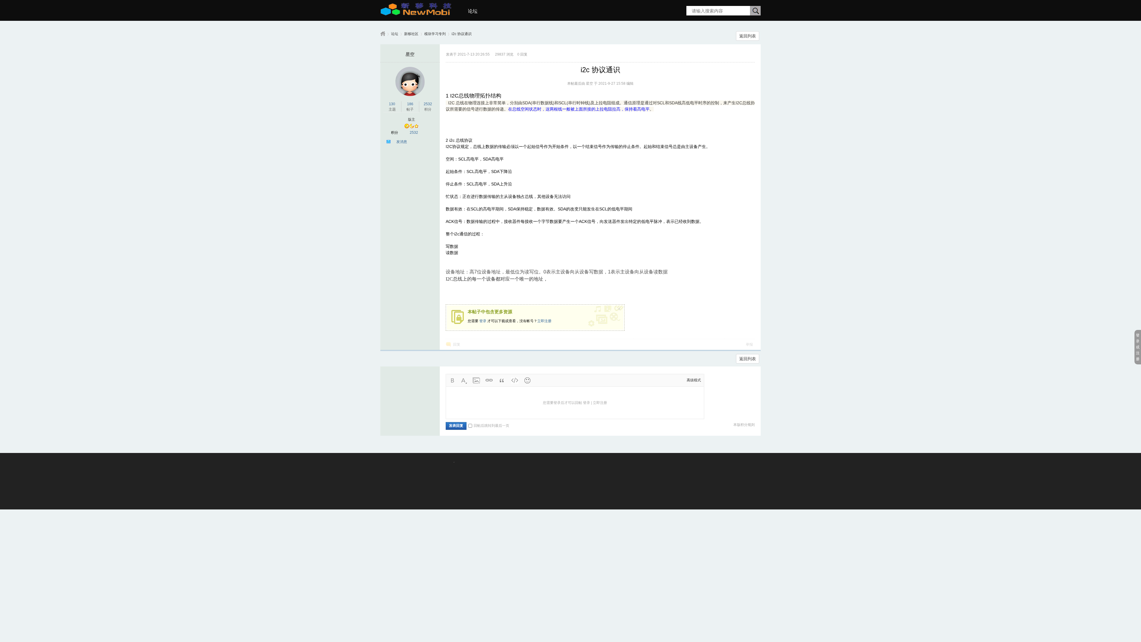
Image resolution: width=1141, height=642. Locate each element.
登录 (482, 321)
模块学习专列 (435, 34)
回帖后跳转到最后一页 (491, 426)
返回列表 (747, 36)
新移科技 (382, 34)
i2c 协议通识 (462, 34)
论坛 (472, 11)
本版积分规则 (744, 425)
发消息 (401, 142)
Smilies (527, 380)
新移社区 (411, 34)
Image (476, 380)
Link (489, 380)
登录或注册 (1138, 347)
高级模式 (694, 380)
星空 (410, 54)
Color (463, 380)
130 (392, 104)
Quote (502, 380)
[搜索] (755, 11)
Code (514, 380)
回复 (456, 344)
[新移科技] (415, 13)
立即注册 (544, 321)
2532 (428, 104)
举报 (749, 344)
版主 (411, 119)
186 (410, 104)
